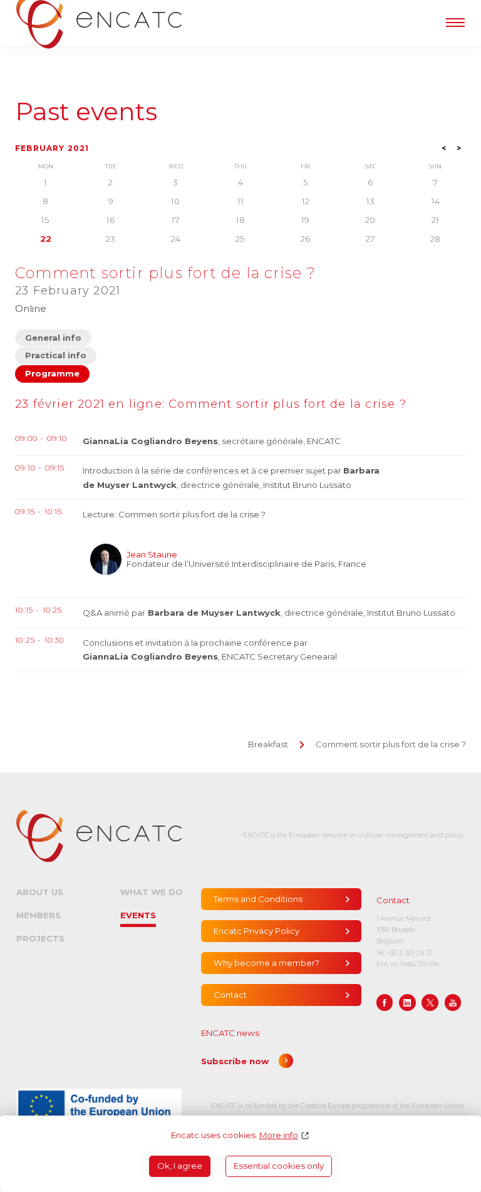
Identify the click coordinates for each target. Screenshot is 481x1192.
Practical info (55, 355)
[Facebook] (384, 1002)
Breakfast (268, 744)
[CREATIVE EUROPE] (99, 1106)
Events (138, 915)
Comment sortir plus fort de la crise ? (391, 744)
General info (53, 338)
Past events (86, 112)
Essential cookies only (279, 1166)
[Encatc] (99, 836)
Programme (52, 373)
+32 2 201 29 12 (409, 953)
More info (278, 1135)
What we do (151, 892)
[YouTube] (453, 1002)
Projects (40, 938)
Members (38, 915)
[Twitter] (430, 1002)
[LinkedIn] (407, 1002)
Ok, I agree (179, 1166)
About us (39, 892)
